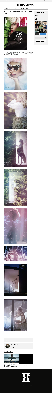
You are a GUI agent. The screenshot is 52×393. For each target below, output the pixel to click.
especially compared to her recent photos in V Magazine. (11, 54)
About (6, 0)
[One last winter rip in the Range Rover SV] (37, 31)
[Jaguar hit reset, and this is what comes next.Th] (45, 31)
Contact (13, 0)
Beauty (18, 8)
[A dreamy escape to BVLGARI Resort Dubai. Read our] (45, 23)
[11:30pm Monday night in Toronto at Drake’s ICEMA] (37, 27)
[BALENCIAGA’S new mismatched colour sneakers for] (41, 31)
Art (10, 8)
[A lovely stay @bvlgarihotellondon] (37, 23)
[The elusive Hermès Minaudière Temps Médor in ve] (45, 27)
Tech (27, 8)
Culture (14, 8)
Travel (22, 8)
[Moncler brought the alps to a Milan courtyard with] (41, 27)
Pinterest (25, 340)
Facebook (20, 340)
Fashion (6, 8)
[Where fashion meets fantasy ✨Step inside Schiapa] (41, 23)
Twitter (29, 340)
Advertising (9, 0)
